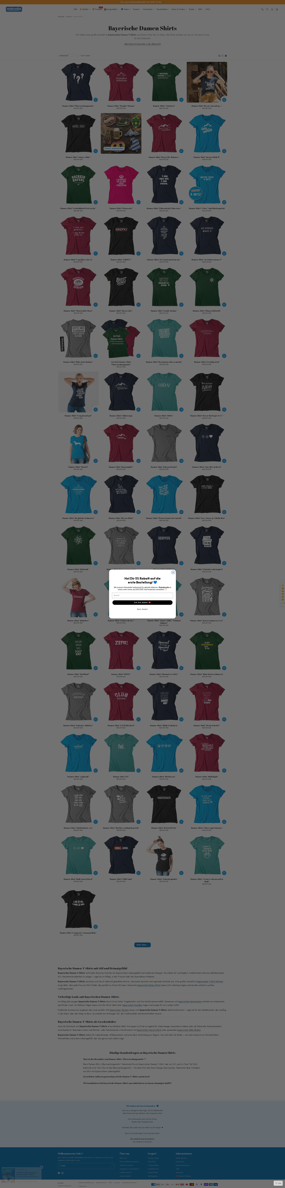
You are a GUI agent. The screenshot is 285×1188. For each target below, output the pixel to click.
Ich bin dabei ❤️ (142, 603)
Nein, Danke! (142, 609)
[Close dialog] (173, 572)
